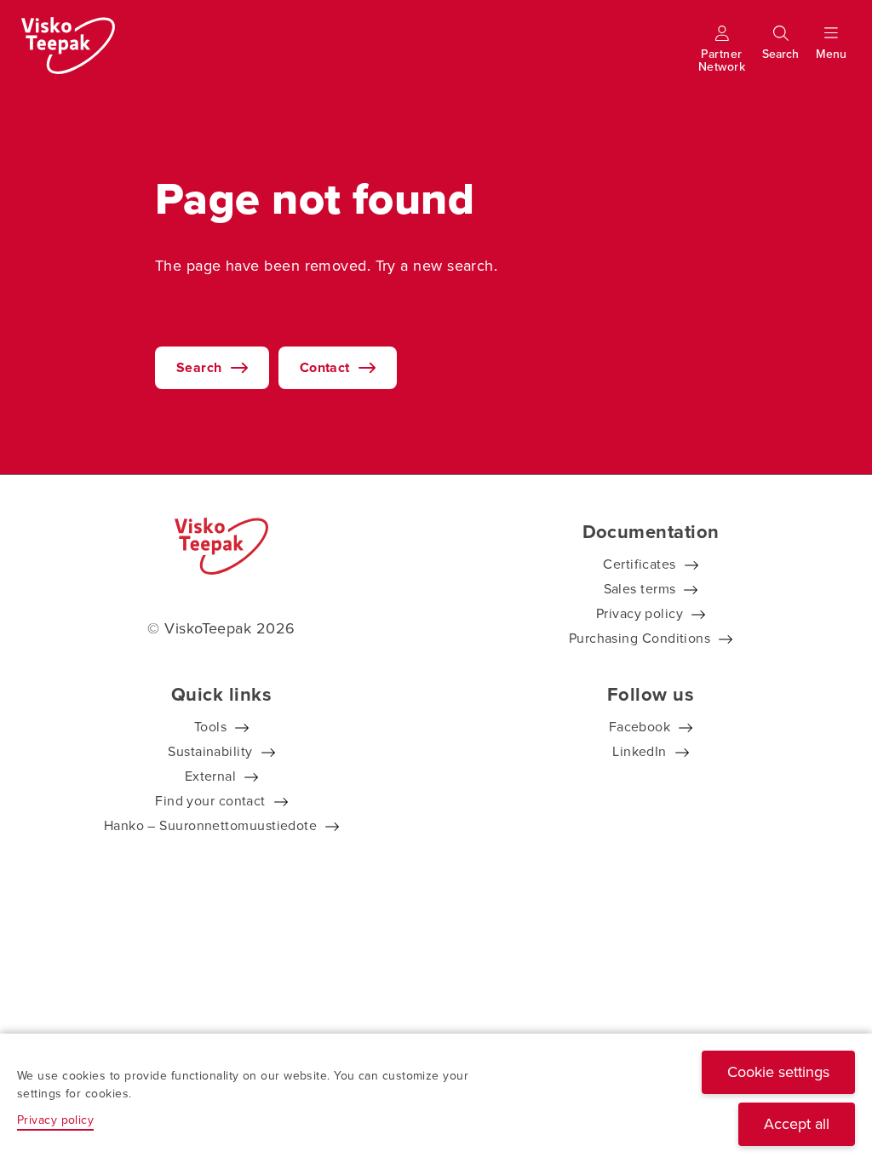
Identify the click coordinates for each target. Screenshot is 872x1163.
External (211, 776)
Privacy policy (639, 613)
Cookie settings (778, 1072)
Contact (325, 367)
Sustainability (210, 751)
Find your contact (210, 801)
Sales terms (640, 589)
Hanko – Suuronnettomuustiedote (211, 825)
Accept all (796, 1124)
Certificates (639, 564)
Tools (210, 726)
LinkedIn (639, 751)
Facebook (640, 726)
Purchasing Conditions (639, 638)
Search (199, 367)
